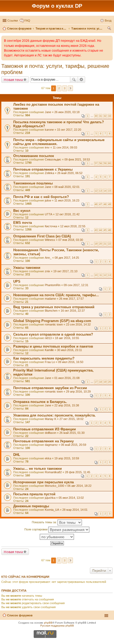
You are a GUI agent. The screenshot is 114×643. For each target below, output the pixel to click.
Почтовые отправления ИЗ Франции (44, 429)
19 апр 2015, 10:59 (66, 458)
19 (96, 243)
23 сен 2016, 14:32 (78, 324)
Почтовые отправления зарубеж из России (50, 388)
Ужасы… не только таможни (37, 469)
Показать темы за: (45, 522)
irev (47, 147)
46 (96, 204)
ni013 (48, 338)
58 (100, 163)
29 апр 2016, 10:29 (78, 391)
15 (109, 190)
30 (96, 116)
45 (105, 230)
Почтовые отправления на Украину (43, 441)
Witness (50, 239)
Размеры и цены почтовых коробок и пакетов (53, 346)
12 (96, 190)
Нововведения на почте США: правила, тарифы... (56, 295)
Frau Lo (50, 362)
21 (105, 243)
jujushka (50, 497)
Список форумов (20, 615)
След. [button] (70, 88)
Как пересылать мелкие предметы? (43, 358)
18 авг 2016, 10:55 (67, 338)
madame (50, 298)
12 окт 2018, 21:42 (67, 214)
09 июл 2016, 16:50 (70, 362)
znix (47, 271)
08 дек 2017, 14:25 (67, 257)
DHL (16, 455)
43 (96, 230)
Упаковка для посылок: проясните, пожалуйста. (54, 415)
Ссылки (12, 20)
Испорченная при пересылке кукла (43, 482)
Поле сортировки (36, 529)
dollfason (50, 432)
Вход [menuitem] (108, 20)
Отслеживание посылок (33, 156)
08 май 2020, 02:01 (67, 186)
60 (109, 163)
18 (100, 382)
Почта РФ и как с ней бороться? (41, 197)
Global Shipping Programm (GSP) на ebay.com (52, 321)
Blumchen (51, 310)
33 (109, 116)
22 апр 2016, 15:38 (66, 405)
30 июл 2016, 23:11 (69, 350)
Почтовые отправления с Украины (43, 169)
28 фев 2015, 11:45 (77, 472)
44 (100, 230)
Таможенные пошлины (33, 183)
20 (100, 243)
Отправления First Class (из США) (42, 236)
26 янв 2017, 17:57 (71, 298)
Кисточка (51, 226)
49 (109, 204)
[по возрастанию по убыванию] (57, 537)
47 (100, 204)
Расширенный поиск (81, 79)
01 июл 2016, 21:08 (67, 378)
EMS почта (22, 223)
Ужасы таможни (26, 268)
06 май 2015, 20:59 (73, 444)
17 (96, 382)
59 (105, 163)
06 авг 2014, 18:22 (79, 485)
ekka (48, 458)
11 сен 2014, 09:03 (65, 147)
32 (105, 116)
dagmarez (51, 444)
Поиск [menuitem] (109, 29)
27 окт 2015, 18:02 (71, 419)
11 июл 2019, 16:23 (66, 200)
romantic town (54, 324)
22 (109, 243)
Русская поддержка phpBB (57, 625)
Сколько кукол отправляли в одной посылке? (53, 334)
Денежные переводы (31, 506)
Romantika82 (53, 472)
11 (100, 275)
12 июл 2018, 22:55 (72, 226)
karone (49, 129)
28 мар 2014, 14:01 (74, 509)
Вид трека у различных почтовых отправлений (53, 307)
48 (105, 204)
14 (105, 190)
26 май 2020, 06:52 (69, 173)
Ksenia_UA (52, 509)
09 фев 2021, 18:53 (77, 159)
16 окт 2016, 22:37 (73, 310)
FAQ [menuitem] (27, 20)
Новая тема (13, 79)
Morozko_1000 (54, 485)
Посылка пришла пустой (34, 494)
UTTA (48, 214)
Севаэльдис (53, 159)
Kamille (49, 350)
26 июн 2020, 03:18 (67, 112)
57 (96, 163)
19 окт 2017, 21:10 (65, 271)
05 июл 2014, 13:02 (71, 497)
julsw (48, 200)
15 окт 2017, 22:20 (69, 129)
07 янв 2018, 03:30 (70, 239)
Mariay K (50, 419)
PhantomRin (52, 285)
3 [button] (64, 88)
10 (96, 275)
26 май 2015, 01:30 (72, 432)
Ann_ (48, 257)
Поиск (74, 79)
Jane (48, 112)
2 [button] (59, 88)
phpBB (48, 622)
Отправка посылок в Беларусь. (40, 402)
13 (100, 190)
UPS (16, 281)
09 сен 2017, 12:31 (76, 285)
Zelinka (49, 173)
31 (100, 116)
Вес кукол (21, 211)
